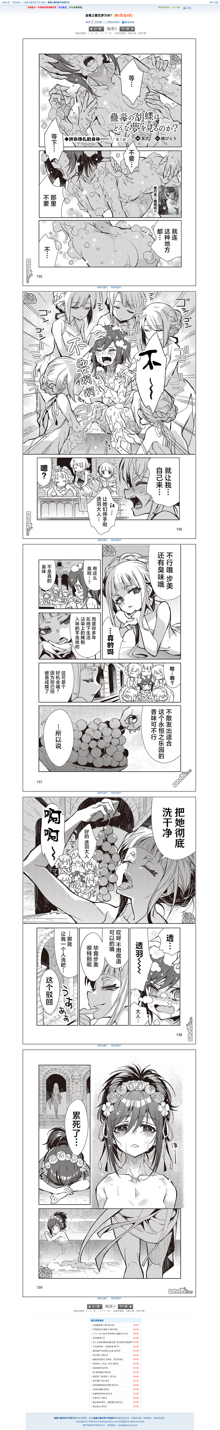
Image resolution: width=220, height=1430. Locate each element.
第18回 (119, 1359)
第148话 (105, 1381)
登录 (212, 2)
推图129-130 (122, 1333)
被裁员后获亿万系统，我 (104, 1359)
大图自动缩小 (113, 22)
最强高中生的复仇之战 (103, 1351)
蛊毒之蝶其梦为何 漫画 (35, 2)
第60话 (105, 1355)
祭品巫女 (97, 1406)
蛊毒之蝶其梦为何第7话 (58, 2)
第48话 (117, 1351)
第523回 (114, 1329)
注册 (216, 2)
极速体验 (129, 22)
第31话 (115, 1385)
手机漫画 (16, 2)
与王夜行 (97, 1355)
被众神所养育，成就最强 (104, 1402)
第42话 (119, 1402)
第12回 (111, 1325)
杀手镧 (96, 1338)
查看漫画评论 (164, 7)
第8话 (115, 1363)
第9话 (104, 1398)
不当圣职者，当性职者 (103, 1346)
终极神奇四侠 (99, 1393)
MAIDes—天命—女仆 (103, 1363)
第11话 (113, 1376)
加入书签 (176, 7)
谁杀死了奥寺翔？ (101, 1376)
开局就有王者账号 (101, 1329)
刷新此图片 (102, 287)
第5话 (104, 1406)
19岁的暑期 (98, 1389)
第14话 (109, 1393)
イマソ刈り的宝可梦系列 (104, 1333)
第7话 (102, 1338)
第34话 (107, 1372)
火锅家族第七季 (100, 1325)
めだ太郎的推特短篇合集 (104, 1342)
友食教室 (97, 1368)
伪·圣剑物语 (98, 1372)
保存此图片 (116, 287)
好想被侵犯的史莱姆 (102, 1385)
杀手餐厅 (97, 1381)
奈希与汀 (97, 1398)
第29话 (105, 1368)
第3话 (106, 1389)
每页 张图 (94, 22)
